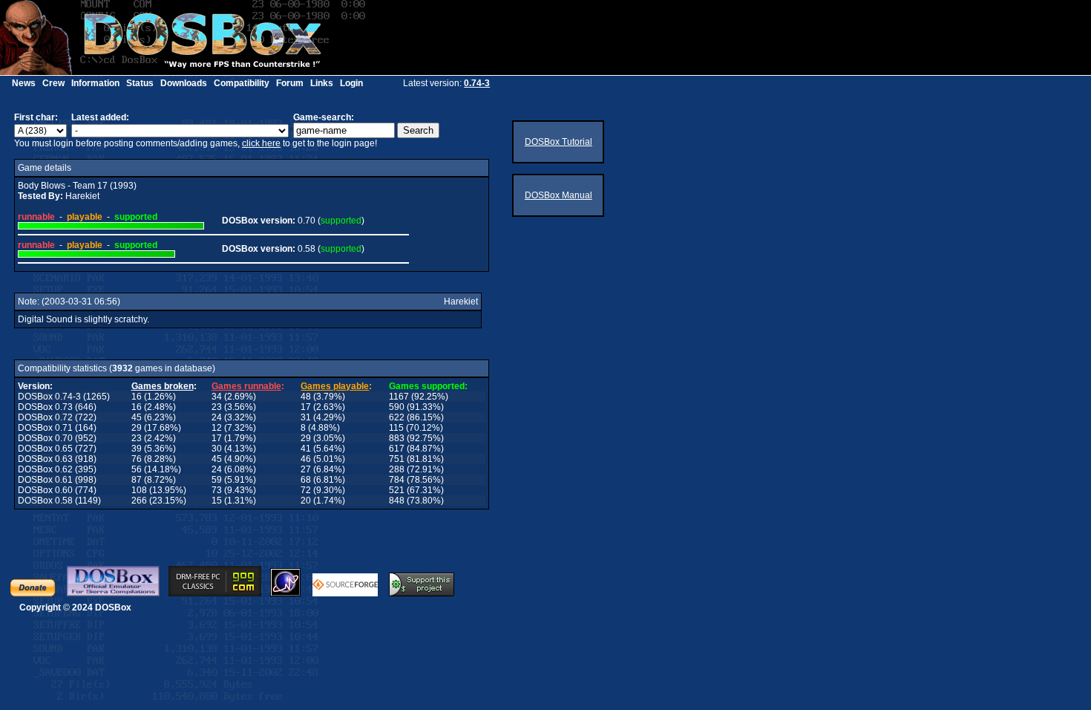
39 (136, 448)
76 (136, 459)
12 (217, 428)
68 (306, 480)
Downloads (183, 83)
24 (217, 417)
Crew (53, 83)
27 (306, 469)
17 (306, 407)
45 (136, 417)
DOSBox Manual (558, 195)
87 (136, 480)
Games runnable (246, 386)
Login (351, 83)
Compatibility (241, 83)
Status (140, 83)
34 (217, 396)
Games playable (335, 386)
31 (306, 417)
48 (306, 396)
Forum (290, 83)
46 (306, 459)
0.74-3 (477, 83)
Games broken (162, 386)
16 (136, 396)
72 (306, 490)
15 (217, 500)
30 (217, 448)
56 (136, 469)
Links (321, 83)
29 (136, 428)
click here (261, 143)
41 (306, 448)
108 (139, 490)
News (24, 83)
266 (139, 500)
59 (217, 480)
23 (217, 407)
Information (95, 83)
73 (217, 490)
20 (306, 500)
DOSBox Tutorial (558, 142)
